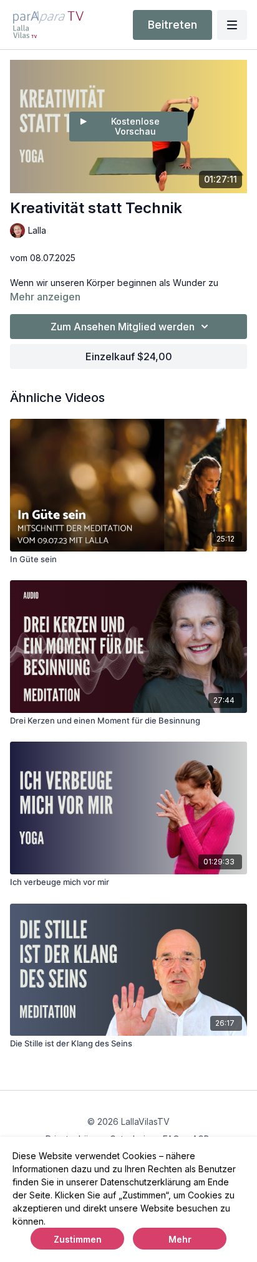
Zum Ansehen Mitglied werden (123, 326)
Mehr (180, 1239)
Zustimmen (78, 1239)
